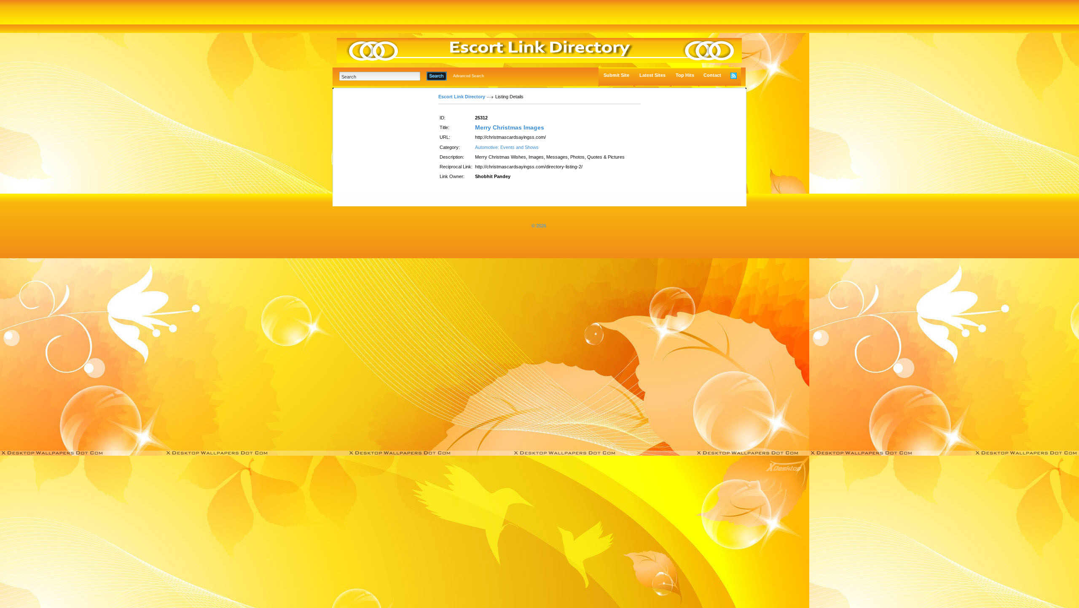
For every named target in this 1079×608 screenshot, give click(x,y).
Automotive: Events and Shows (507, 147)
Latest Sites (652, 75)
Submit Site (616, 75)
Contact (712, 75)
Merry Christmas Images (509, 127)
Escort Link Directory (461, 96)
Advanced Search (468, 76)
